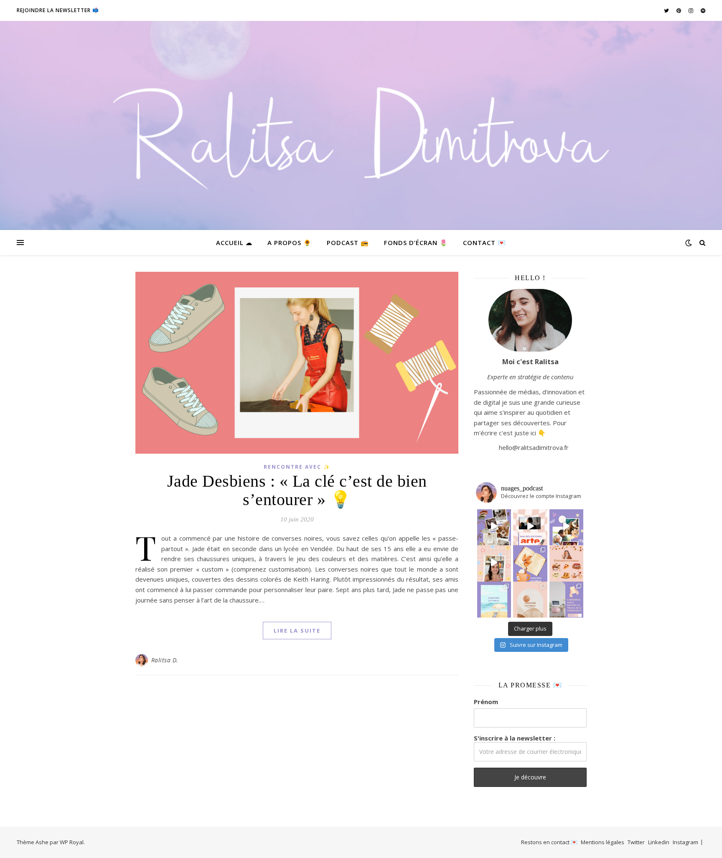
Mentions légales (602, 842)
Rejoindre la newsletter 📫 (58, 10)
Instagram (685, 842)
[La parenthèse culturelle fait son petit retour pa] (530, 562)
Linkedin (658, 842)
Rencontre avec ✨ (297, 466)
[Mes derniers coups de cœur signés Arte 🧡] (530, 526)
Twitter (636, 842)
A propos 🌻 (289, 242)
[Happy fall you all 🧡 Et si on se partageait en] (566, 562)
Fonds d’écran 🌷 (416, 242)
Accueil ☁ (234, 242)
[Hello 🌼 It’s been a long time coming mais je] (494, 599)
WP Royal (72, 842)
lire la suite (297, 630)
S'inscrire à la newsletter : (514, 738)
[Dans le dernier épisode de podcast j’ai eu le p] (566, 599)
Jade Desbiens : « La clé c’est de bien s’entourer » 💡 (297, 490)
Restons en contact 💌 (549, 842)
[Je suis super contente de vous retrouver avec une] (530, 599)
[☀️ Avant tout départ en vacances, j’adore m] (494, 562)
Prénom (486, 701)
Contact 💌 (484, 242)
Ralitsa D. (164, 660)
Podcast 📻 (348, 242)
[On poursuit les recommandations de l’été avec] (566, 526)
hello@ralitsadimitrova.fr (534, 447)
